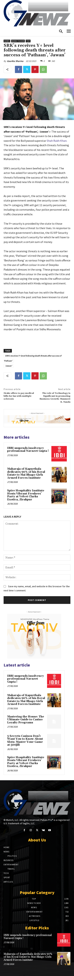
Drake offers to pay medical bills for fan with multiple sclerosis (19, 396)
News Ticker (18, 41)
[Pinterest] (35, 69)
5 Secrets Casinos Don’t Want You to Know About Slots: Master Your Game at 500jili (25, 740)
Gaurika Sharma (15, 61)
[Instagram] (30, 830)
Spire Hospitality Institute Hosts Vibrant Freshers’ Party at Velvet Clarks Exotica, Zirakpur (25, 495)
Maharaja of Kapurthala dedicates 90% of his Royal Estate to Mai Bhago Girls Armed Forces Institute (26, 473)
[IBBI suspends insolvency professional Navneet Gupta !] (59, 453)
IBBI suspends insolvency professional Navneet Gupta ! (28, 449)
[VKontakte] (43, 830)
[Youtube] (49, 830)
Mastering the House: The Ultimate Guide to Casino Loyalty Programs (25, 719)
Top (28, 41)
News (7, 41)
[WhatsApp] (43, 69)
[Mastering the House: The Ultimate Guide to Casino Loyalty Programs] (54, 722)
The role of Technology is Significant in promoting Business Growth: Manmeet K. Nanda (55, 397)
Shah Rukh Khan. (56, 140)
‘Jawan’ (8, 365)
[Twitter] (26, 69)
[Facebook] (18, 69)
